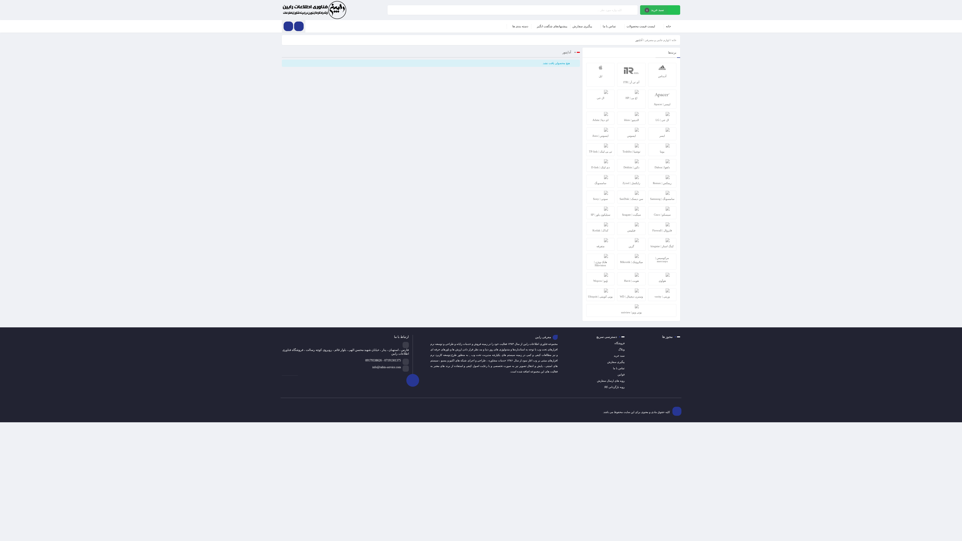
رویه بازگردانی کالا (614, 386)
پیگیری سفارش (616, 361)
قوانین (621, 374)
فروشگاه (620, 343)
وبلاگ (621, 349)
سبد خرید (619, 355)
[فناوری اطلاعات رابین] (314, 10)
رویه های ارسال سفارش (611, 380)
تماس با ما (619, 368)
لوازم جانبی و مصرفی (657, 40)
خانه (674, 40)
